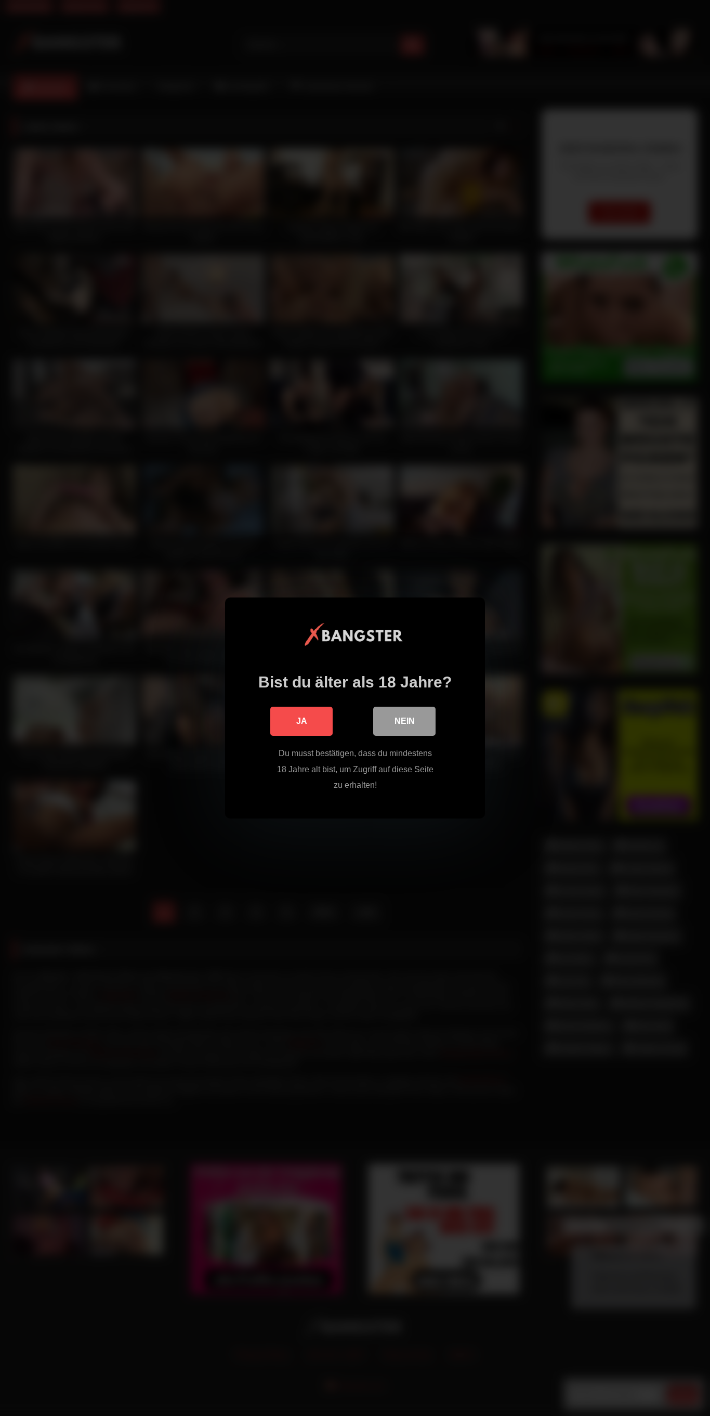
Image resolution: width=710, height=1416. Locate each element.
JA (301, 721)
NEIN (405, 721)
